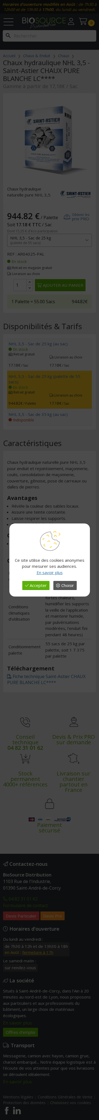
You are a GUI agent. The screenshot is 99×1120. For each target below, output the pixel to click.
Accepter (38, 585)
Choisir (67, 585)
